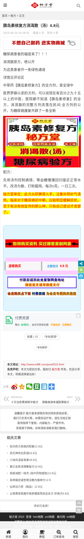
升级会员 (55, 325)
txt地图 (71, 516)
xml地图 (50, 516)
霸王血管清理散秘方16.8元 (26, 466)
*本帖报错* (50, 336)
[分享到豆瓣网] (37, 386)
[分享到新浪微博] (14, 386)
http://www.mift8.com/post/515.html (42, 364)
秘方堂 (56, 369)
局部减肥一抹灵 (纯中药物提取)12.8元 (33, 473)
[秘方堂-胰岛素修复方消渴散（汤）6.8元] (42, 7)
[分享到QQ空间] (22, 386)
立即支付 (52, 266)
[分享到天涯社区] (44, 386)
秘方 (13, 15)
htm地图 (38, 516)
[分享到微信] (29, 386)
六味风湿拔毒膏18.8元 (23, 459)
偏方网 (61, 516)
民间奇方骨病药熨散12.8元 (26, 446)
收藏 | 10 (32, 336)
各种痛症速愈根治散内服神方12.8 (30, 480)
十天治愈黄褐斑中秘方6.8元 (28, 400)
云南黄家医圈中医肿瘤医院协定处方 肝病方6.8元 (39, 493)
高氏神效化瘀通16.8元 (23, 453)
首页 (4, 15)
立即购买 (66, 325)
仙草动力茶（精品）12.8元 (26, 486)
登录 (29, 516)
